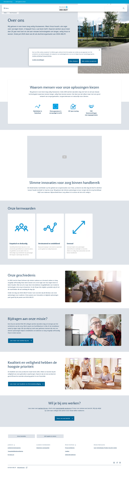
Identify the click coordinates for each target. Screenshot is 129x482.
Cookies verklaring (37, 56)
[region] (65, 57)
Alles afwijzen (73, 61)
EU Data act (11, 454)
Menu (7, 8)
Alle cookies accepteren (89, 61)
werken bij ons (43, 408)
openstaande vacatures (63, 408)
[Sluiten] (99, 50)
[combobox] (115, 8)
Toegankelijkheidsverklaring (15, 451)
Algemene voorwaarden (42, 448)
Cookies (67, 451)
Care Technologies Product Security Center (105, 448)
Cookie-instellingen (38, 60)
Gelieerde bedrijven (70, 454)
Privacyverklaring (69, 448)
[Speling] (64, 157)
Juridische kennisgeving (14, 448)
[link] (21, 2)
